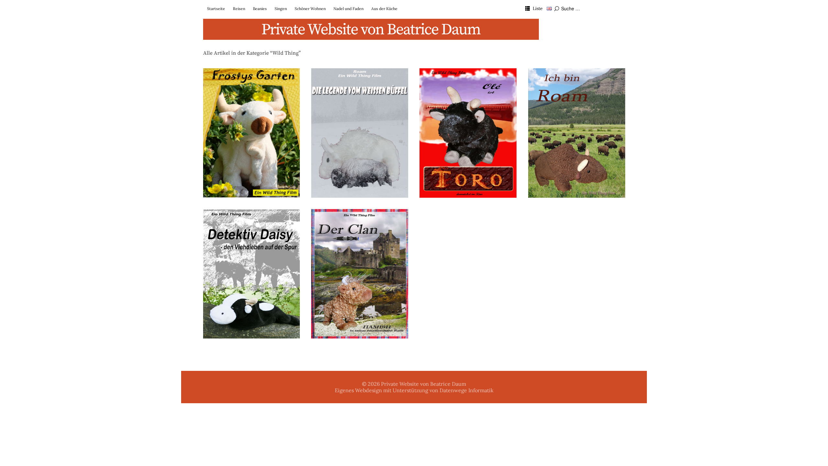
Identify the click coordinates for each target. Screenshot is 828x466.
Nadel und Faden (348, 8)
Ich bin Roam (576, 78)
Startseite (216, 8)
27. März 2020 (222, 86)
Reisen (239, 8)
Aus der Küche (384, 8)
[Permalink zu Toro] (468, 133)
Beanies (260, 8)
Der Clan (360, 219)
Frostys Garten (251, 78)
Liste (538, 8)
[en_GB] (549, 8)
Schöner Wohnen (310, 8)
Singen (281, 8)
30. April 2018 (329, 86)
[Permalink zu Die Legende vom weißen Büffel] (359, 133)
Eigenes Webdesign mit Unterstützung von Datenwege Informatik (414, 390)
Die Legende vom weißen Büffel (360, 78)
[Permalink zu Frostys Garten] (251, 133)
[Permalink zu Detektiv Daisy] (251, 273)
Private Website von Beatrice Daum (370, 30)
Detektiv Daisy (251, 219)
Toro (468, 78)
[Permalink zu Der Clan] (359, 273)
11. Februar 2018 (548, 86)
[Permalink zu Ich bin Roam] (576, 133)
